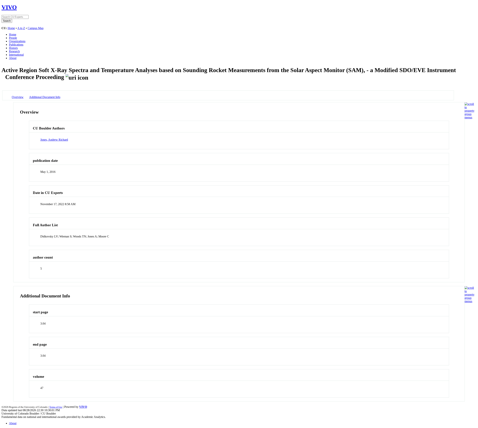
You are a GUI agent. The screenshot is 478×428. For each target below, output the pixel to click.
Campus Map (36, 28)
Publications (16, 44)
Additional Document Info (44, 97)
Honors (13, 48)
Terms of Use (55, 407)
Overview (18, 97)
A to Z (21, 28)
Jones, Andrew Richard (54, 139)
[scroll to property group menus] (469, 117)
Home (11, 28)
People (13, 37)
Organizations (17, 41)
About (12, 58)
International (16, 54)
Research (14, 51)
